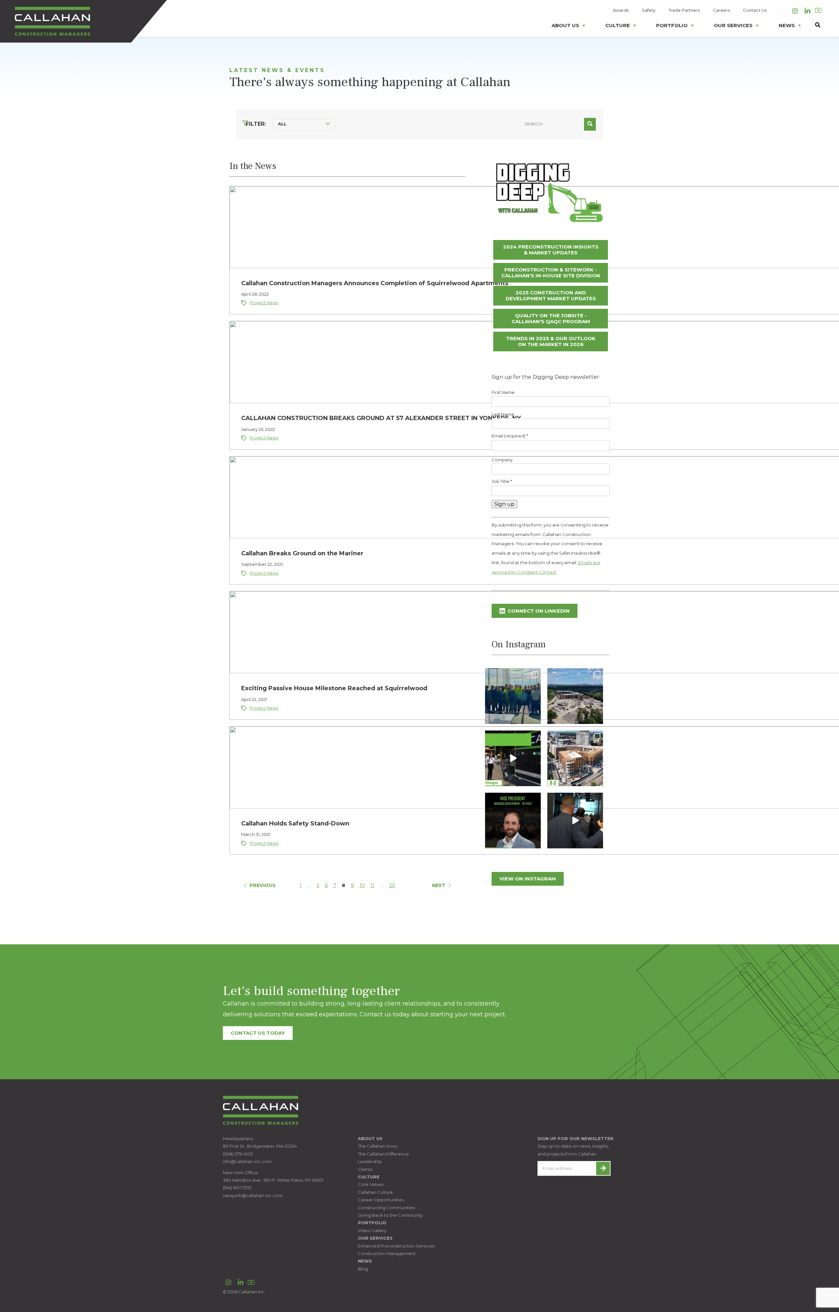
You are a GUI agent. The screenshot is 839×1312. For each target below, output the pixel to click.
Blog (363, 1268)
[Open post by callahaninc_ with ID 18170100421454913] (575, 696)
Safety (648, 10)
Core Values (370, 1184)
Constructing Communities (386, 1207)
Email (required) (510, 435)
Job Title (502, 481)
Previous (262, 885)
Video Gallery (372, 1230)
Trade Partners (684, 10)
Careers (721, 10)
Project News (264, 302)
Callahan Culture (375, 1192)
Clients (365, 1169)
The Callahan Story (378, 1146)
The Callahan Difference (383, 1153)
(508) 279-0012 (238, 1153)
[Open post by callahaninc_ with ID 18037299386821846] (513, 758)
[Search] (814, 27)
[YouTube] (818, 10)
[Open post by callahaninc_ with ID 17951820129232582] (575, 758)
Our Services (733, 25)
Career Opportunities (381, 1199)
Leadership (370, 1161)
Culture (617, 25)
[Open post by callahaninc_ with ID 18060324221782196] (513, 820)
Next (438, 885)
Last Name (503, 414)
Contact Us (755, 10)
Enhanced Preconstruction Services (396, 1245)
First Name (503, 392)
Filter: (256, 124)
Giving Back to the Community (390, 1215)
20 (392, 885)
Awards (621, 10)
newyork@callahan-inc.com (253, 1195)
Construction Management (387, 1253)
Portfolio (672, 25)
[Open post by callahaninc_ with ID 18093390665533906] (513, 696)
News (787, 25)
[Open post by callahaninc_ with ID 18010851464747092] (575, 820)
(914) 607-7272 (237, 1187)
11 (372, 885)
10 (362, 885)
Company (502, 459)
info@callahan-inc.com (247, 1161)
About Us (565, 25)
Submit (590, 124)
